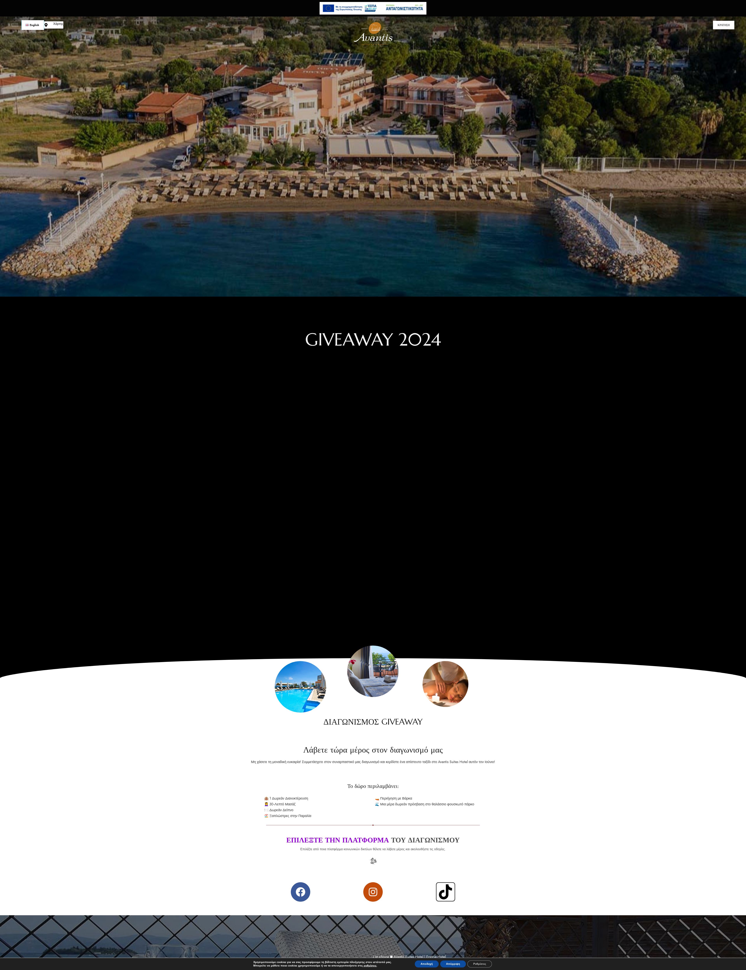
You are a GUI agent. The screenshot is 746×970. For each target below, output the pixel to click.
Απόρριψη (453, 964)
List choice (381, 956)
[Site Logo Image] (373, 33)
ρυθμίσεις (370, 965)
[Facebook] (300, 892)
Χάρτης (58, 24)
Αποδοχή (427, 964)
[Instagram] (373, 892)
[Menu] (15, 25)
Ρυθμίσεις (479, 964)
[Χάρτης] (46, 25)
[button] (723, 25)
